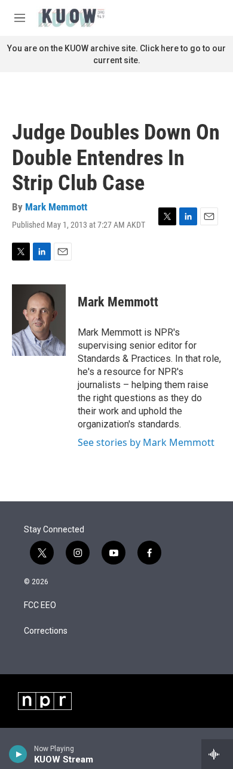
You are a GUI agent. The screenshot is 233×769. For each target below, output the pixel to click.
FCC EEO (40, 605)
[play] (18, 754)
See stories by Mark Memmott (146, 442)
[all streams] (217, 754)
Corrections (46, 631)
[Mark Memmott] (39, 320)
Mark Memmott (56, 207)
